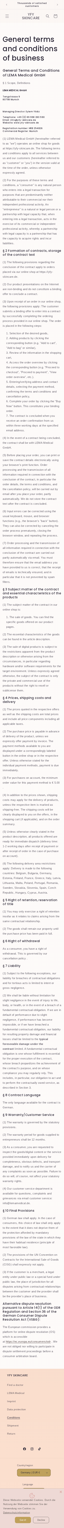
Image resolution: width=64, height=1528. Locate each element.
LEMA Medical (15, 1393)
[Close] (61, 1492)
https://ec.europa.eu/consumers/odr (28, 1341)
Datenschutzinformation (16, 1512)
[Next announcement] (57, 5)
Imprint (11, 1401)
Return (11, 1433)
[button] (7, 16)
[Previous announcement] (6, 5)
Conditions (13, 1417)
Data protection (16, 1409)
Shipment (13, 1425)
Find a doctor (15, 1385)
